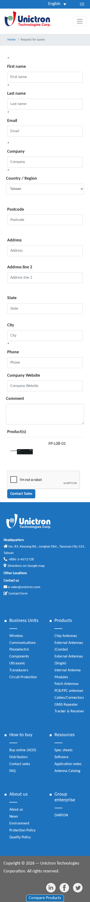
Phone (13, 352)
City (10, 325)
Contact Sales (21, 494)
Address (14, 240)
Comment (15, 399)
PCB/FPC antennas (68, 691)
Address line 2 (19, 267)
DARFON (61, 815)
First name (16, 67)
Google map (36, 566)
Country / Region (21, 179)
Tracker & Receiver (69, 711)
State (12, 298)
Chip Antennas (65, 636)
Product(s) (16, 432)
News (13, 817)
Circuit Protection (23, 677)
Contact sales (19, 764)
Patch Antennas (66, 684)
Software (61, 757)
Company (16, 152)
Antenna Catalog (67, 771)
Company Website (23, 376)
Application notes (67, 764)
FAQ (12, 771)
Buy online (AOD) (22, 750)
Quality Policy (20, 837)
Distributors (18, 757)
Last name (16, 94)
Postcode (15, 210)
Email (12, 121)
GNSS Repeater (66, 705)
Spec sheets (63, 750)
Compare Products (45, 898)
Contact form (18, 593)
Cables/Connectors (69, 698)
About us (16, 810)
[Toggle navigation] (79, 21)
